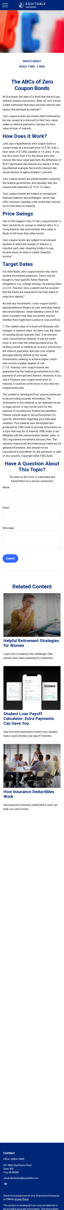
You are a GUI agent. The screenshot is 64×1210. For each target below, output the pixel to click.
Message (8, 528)
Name (6, 487)
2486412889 (17, 1159)
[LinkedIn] (5, 1183)
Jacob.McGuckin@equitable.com (20, 1178)
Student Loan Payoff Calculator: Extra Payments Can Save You (28, 718)
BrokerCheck (22, 1199)
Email (6, 507)
